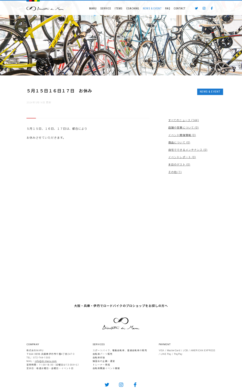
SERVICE (105, 8)
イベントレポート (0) (182, 157)
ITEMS (119, 8)
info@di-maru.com (46, 361)
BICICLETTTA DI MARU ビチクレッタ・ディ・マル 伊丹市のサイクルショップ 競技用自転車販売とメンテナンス (45, 8)
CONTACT (179, 8)
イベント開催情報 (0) (182, 135)
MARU (93, 8)
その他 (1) (175, 172)
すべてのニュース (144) (183, 120)
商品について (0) (179, 142)
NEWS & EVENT (152, 8)
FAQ (167, 8)
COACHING (132, 8)
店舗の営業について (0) (183, 127)
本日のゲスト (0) (179, 164)
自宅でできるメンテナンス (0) (187, 149)
